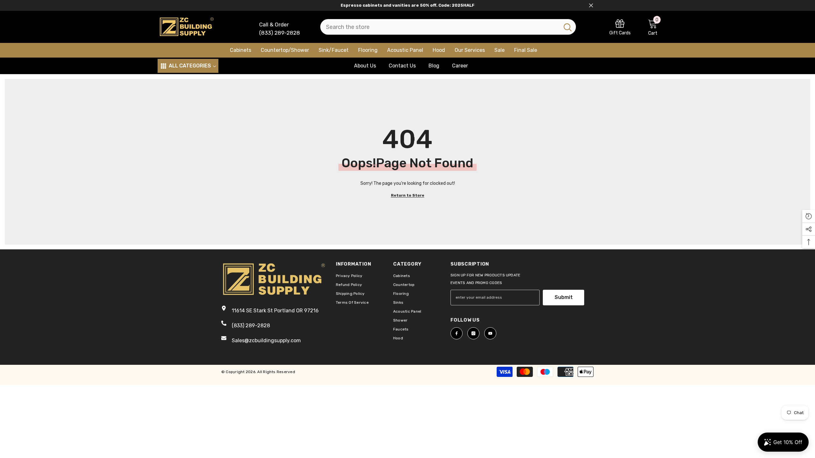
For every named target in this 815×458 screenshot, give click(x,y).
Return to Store (407, 195)
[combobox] (439, 27)
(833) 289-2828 (279, 33)
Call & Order (274, 24)
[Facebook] (456, 333)
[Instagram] (473, 333)
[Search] (448, 27)
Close (591, 5)
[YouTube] (490, 333)
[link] (620, 26)
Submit (564, 297)
